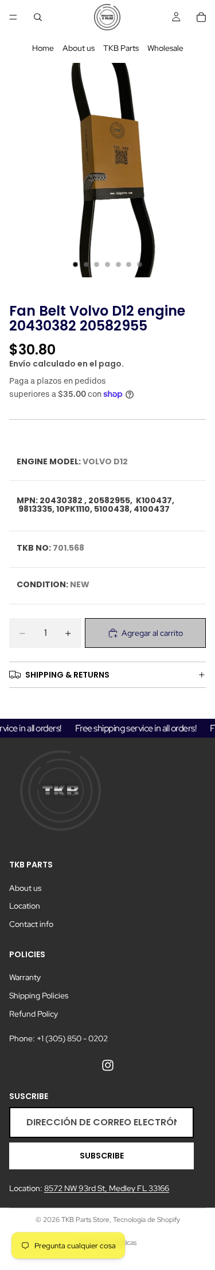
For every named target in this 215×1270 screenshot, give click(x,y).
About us (78, 48)
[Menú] (13, 17)
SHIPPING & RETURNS (67, 674)
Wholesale (165, 48)
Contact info (31, 924)
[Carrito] (201, 17)
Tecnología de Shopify (146, 1219)
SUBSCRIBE (102, 1155)
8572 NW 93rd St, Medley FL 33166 (106, 1189)
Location (24, 906)
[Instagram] (108, 1065)
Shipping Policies (38, 995)
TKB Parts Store (85, 1219)
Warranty (25, 977)
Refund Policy (33, 1014)
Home (43, 48)
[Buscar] (37, 17)
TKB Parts (121, 48)
